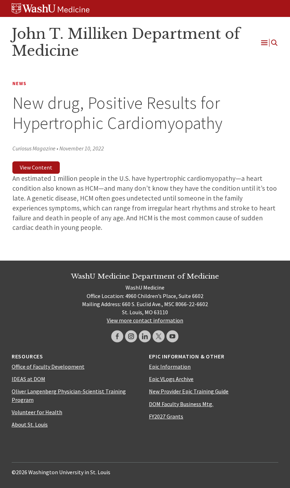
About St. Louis (30, 424)
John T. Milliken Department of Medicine (126, 42)
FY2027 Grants (166, 416)
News (19, 83)
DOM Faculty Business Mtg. (181, 403)
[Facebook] (117, 336)
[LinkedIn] (145, 336)
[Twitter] (158, 336)
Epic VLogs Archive (171, 378)
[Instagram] (131, 336)
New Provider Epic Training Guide (188, 391)
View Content (36, 167)
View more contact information (145, 320)
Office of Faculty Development (48, 366)
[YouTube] (172, 336)
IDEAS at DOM (28, 378)
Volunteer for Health (37, 412)
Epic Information (170, 366)
